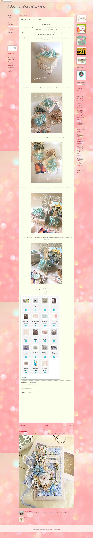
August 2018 (79, 151)
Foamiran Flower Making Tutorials (11, 63)
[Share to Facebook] (34, 382)
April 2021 (78, 107)
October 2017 (79, 168)
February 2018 (79, 162)
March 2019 (79, 139)
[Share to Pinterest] (35, 382)
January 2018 (79, 163)
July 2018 (78, 153)
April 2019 (78, 138)
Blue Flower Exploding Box (29, 511)
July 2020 (78, 119)
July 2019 (78, 132)
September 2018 (79, 150)
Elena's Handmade (26, 7)
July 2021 (78, 102)
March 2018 (79, 160)
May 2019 (78, 136)
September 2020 (79, 117)
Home (46, 425)
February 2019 (79, 141)
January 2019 (79, 143)
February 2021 (79, 110)
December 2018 (79, 144)
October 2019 (79, 127)
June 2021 (78, 103)
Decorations (10, 65)
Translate (11, 29)
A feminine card (27, 517)
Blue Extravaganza (23, 431)
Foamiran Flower (11, 69)
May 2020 (78, 122)
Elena (79, 90)
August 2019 (79, 131)
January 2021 (79, 112)
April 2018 (78, 158)
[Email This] (31, 382)
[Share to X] (33, 382)
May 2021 (78, 105)
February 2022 (79, 98)
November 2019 (79, 126)
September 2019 (79, 129)
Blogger (58, 529)
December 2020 (79, 114)
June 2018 (78, 155)
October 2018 (79, 148)
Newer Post (22, 425)
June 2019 (78, 134)
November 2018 (79, 146)
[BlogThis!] (32, 382)
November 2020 (79, 115)
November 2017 (79, 167)
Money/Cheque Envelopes (10, 71)
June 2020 (78, 121)
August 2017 (79, 172)
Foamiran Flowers (33, 383)
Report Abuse (11, 53)
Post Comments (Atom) (28, 427)
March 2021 (79, 108)
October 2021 (79, 100)
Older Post (71, 425)
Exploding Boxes (26, 383)
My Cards (9, 61)
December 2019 (79, 124)
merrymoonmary (49, 529)
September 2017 (79, 170)
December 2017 (79, 165)
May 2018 (78, 156)
